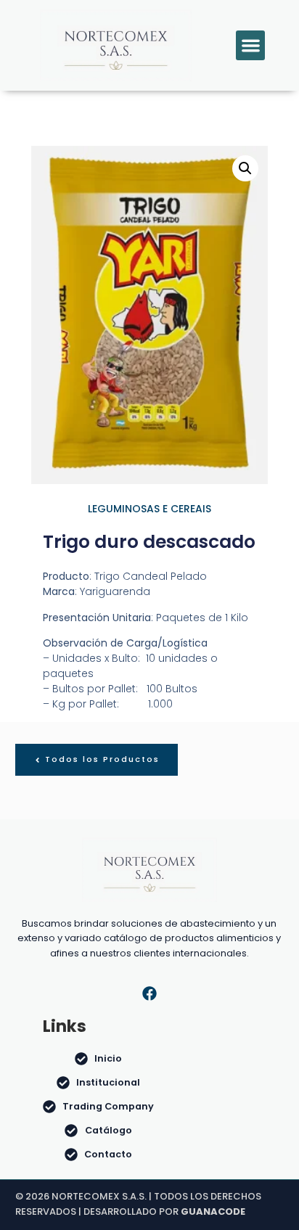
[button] (251, 45)
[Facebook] (149, 993)
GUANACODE (213, 1211)
